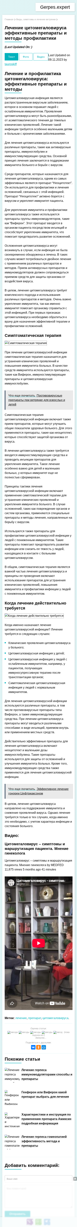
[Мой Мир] (43, 1047)
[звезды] (24, 1032)
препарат (34, 1018)
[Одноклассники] (38, 1047)
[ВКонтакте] (33, 1047)
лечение (21, 1018)
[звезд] (58, 1032)
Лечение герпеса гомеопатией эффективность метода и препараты (44, 1141)
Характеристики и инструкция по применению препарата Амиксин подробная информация (46, 1119)
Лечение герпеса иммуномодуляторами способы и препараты (46, 1074)
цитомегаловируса (55, 1018)
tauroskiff (11, 64)
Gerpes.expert (55, 7)
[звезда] (13, 1032)
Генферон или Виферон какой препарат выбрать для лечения (45, 1094)
